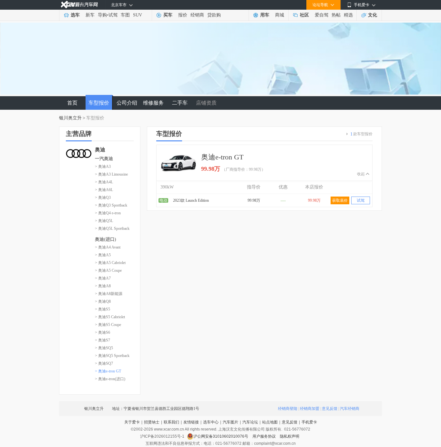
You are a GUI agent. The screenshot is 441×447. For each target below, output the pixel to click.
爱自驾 (321, 15)
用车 (264, 15)
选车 (75, 15)
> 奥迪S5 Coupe (108, 324)
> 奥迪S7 (102, 340)
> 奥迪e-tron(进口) (110, 379)
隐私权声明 (289, 436)
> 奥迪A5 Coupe (108, 270)
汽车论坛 (250, 422)
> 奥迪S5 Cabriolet (110, 317)
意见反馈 (329, 408)
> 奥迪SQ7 (104, 363)
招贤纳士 (151, 422)
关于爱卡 (132, 422)
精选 (348, 15)
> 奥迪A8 (103, 286)
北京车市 (119, 5)
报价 (182, 15)
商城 (279, 15)
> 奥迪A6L (104, 190)
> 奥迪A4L (104, 182)
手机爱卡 (309, 422)
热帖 (336, 15)
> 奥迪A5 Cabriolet (110, 262)
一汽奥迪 (104, 158)
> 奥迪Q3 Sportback (111, 205)
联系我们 (171, 422)
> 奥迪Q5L (104, 220)
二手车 (180, 103)
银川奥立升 (70, 118)
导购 (102, 15)
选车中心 (211, 422)
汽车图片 (230, 422)
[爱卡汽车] (79, 4)
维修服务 (153, 103)
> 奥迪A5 (103, 255)
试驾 (113, 15)
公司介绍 (127, 103)
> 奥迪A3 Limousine (111, 174)
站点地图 (270, 422)
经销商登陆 (287, 408)
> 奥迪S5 (102, 309)
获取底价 (340, 200)
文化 (372, 15)
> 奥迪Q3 (103, 197)
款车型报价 (361, 134)
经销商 (197, 15)
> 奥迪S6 (102, 332)
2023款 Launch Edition (191, 200)
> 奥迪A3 (103, 166)
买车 (167, 15)
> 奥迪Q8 (103, 301)
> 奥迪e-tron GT (108, 371)
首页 (72, 103)
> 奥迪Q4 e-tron (108, 213)
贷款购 (214, 15)
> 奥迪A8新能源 (108, 293)
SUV (137, 15)
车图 (125, 15)
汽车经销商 (349, 408)
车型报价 (98, 103)
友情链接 (191, 422)
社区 (304, 15)
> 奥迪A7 (103, 278)
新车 (90, 15)
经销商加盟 (309, 408)
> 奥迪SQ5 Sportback (112, 355)
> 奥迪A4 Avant (107, 247)
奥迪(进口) (105, 239)
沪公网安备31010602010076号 (221, 436)
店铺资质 (206, 103)
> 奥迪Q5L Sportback (112, 228)
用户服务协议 (264, 436)
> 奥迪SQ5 (104, 348)
